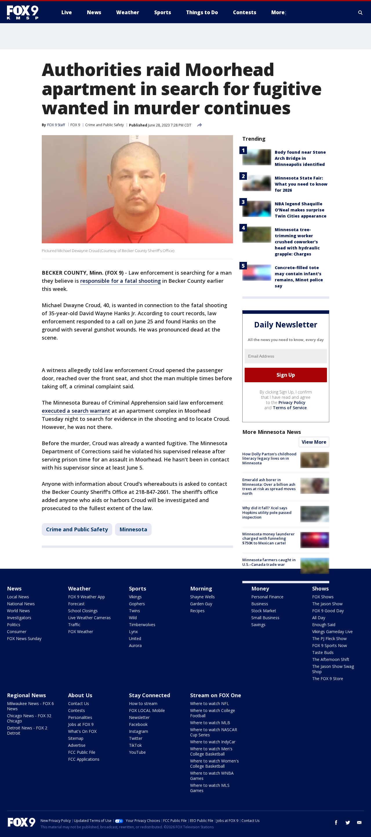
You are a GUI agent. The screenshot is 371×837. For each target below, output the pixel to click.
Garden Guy (201, 603)
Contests (76, 710)
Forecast (76, 603)
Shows (320, 588)
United (135, 638)
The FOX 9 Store (327, 678)
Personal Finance (267, 596)
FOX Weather (80, 631)
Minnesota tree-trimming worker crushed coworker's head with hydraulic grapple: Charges (297, 242)
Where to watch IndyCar (212, 741)
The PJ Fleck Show (329, 638)
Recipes (197, 610)
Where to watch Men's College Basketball (211, 751)
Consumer (16, 631)
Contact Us (78, 703)
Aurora (135, 645)
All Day (318, 617)
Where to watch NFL (209, 703)
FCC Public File (81, 752)
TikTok (135, 745)
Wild (133, 617)
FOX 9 (75, 124)
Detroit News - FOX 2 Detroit (27, 730)
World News (18, 610)
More (278, 12)
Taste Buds (323, 652)
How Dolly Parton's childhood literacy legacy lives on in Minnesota (269, 458)
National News (21, 603)
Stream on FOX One (215, 695)
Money (260, 588)
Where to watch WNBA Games (212, 775)
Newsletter (139, 717)
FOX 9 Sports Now (329, 645)
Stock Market (263, 610)
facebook (336, 822)
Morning (201, 588)
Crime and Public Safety (104, 124)
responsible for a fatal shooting (120, 280)
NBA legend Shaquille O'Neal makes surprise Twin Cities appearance (300, 210)
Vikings (135, 596)
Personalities (80, 717)
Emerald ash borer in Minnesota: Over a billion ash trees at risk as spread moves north (269, 486)
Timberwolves (142, 624)
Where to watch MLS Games (210, 787)
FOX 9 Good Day (328, 610)
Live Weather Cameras (89, 617)
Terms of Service (290, 407)
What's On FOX (82, 731)
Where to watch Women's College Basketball (214, 763)
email (359, 822)
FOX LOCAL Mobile (147, 710)
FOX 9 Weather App (86, 596)
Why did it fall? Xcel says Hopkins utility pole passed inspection (267, 512)
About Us (80, 695)
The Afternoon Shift (330, 659)
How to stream (143, 703)
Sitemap (75, 738)
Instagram (138, 731)
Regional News (26, 695)
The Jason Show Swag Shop (333, 669)
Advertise (77, 745)
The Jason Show (327, 603)
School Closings (83, 610)
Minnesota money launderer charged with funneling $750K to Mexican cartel (268, 538)
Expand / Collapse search (360, 12)
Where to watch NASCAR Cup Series (213, 732)
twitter (347, 822)
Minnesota (133, 529)
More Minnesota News (271, 431)
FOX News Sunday (24, 638)
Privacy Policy (292, 402)
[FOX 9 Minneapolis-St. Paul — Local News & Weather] (26, 12)
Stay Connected (149, 695)
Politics (13, 624)
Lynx (133, 631)
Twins (134, 610)
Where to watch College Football (212, 713)
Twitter (135, 738)
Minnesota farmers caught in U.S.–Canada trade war (269, 562)
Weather (79, 588)
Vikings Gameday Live (332, 631)
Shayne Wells (202, 596)
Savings (258, 624)
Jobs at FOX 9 (81, 724)
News (14, 588)
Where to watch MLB (210, 722)
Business (259, 603)
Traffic (74, 624)
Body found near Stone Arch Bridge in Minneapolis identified (300, 158)
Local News (18, 596)
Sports (137, 588)
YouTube (137, 752)
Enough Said (323, 624)
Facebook (138, 724)
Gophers (137, 603)
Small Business (265, 617)
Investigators (19, 617)
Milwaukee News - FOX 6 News (30, 706)
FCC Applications (83, 759)
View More (314, 442)
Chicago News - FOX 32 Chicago (29, 718)
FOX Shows (323, 596)
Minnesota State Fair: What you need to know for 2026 (301, 184)
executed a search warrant (76, 410)
